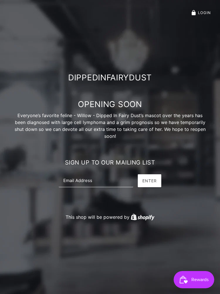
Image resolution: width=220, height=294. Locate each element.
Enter (149, 180)
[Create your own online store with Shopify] (142, 217)
